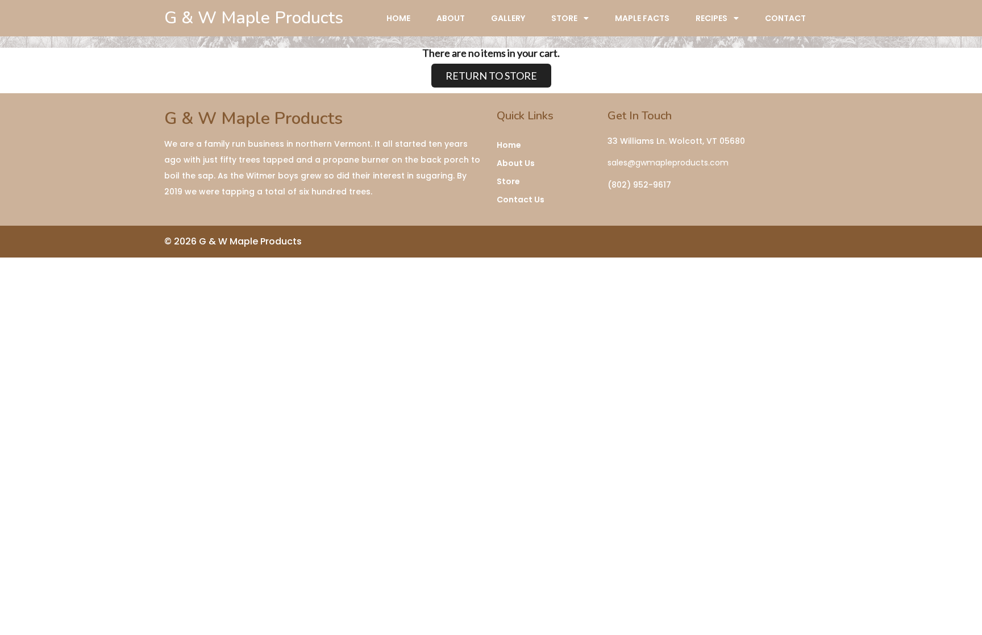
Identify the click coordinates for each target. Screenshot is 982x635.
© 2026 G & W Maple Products (233, 241)
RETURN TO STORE (491, 75)
